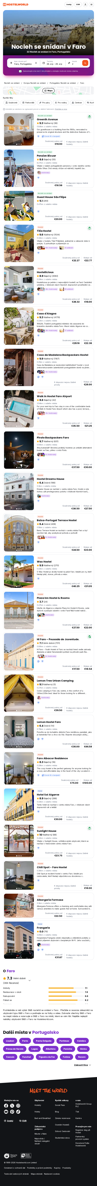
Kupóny (57, 1168)
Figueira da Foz (47, 1057)
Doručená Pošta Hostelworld (82, 1144)
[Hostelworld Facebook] (6, 1106)
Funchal (26, 1057)
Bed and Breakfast (43, 1118)
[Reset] (36, 63)
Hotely (37, 1112)
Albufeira (50, 1049)
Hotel (40, 791)
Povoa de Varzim (14, 1049)
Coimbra (81, 1041)
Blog (57, 1112)
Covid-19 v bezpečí (52, 136)
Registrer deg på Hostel (83, 1131)
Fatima (66, 1057)
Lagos (34, 1049)
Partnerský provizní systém (82, 1137)
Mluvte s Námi (40, 1134)
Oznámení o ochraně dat (14, 1168)
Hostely (38, 1105)
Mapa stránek (37, 1174)
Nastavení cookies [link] (52, 1174)
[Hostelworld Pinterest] (12, 1112)
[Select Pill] (85, 4)
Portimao (64, 1041)
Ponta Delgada (43, 1041)
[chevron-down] (30, 980)
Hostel (40, 227)
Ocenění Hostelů (62, 1125)
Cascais (10, 1057)
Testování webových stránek (16, 1174)
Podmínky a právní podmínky (39, 1168)
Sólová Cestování (62, 1131)
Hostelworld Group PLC (84, 1105)
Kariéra (79, 1118)
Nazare (82, 1057)
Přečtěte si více (61, 109)
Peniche (68, 1049)
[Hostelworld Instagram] (18, 1106)
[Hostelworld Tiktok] (18, 1112)
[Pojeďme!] (85, 63)
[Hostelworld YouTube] (6, 1112)
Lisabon (10, 1041)
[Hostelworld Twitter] (12, 1106)
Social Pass (60, 1105)
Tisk (77, 1112)
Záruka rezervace (62, 1118)
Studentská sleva (62, 1138)
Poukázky (67, 1168)
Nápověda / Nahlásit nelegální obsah (42, 1141)
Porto (25, 1041)
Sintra (83, 1049)
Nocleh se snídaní (45, 116)
